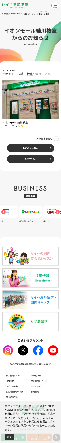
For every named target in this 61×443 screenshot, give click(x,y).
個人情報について (14, 375)
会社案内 (10, 380)
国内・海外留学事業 (14, 391)
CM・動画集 (36, 375)
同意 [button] (9, 437)
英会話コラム (12, 397)
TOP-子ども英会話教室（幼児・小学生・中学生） (30, 364)
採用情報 (35, 391)
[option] (33, 214)
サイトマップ (36, 386)
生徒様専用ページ (39, 380)
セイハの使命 (12, 386)
